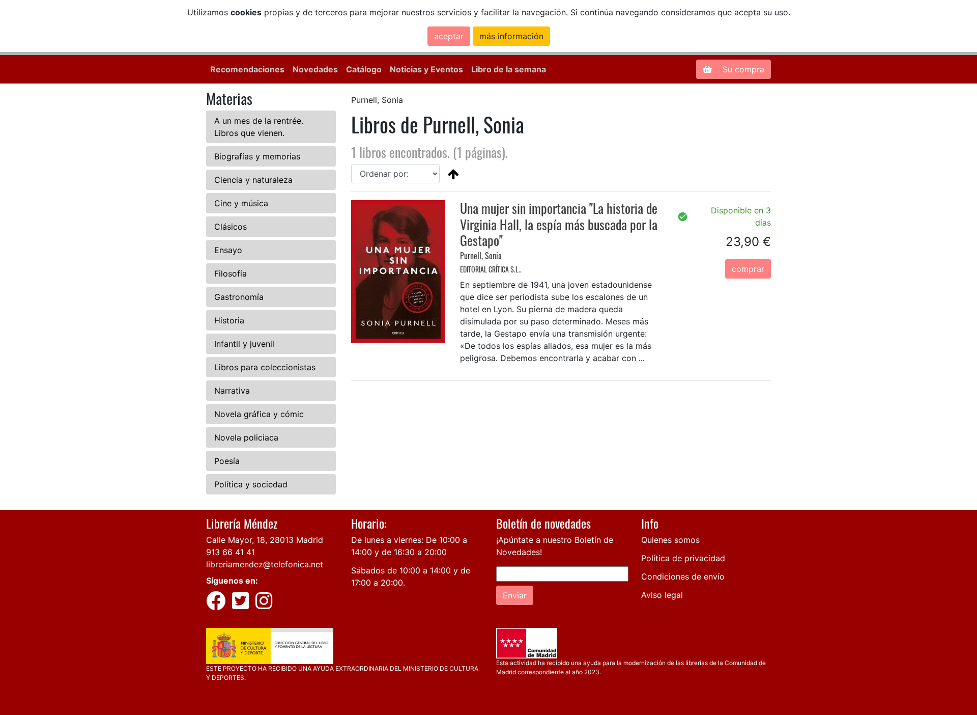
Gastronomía (239, 297)
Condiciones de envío (683, 576)
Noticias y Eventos (426, 69)
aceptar (449, 36)
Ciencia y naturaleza (253, 180)
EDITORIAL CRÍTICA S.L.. (491, 269)
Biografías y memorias (257, 156)
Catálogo (364, 69)
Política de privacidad (683, 558)
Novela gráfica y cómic (259, 414)
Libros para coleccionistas (264, 367)
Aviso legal (662, 595)
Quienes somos (670, 540)
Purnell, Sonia (481, 256)
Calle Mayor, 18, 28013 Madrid (264, 540)
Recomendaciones (247, 69)
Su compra (742, 69)
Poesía (227, 461)
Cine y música (241, 203)
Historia (229, 320)
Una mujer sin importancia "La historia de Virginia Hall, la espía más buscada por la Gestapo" (558, 224)
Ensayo (228, 250)
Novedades (315, 69)
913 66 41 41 (230, 552)
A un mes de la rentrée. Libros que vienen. (258, 127)
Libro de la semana (508, 69)
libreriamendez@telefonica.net (264, 564)
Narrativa (232, 391)
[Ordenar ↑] (453, 173)
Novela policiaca (246, 437)
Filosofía (230, 273)
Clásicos (230, 227)
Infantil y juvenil (244, 344)
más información (511, 36)
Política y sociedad (251, 484)
